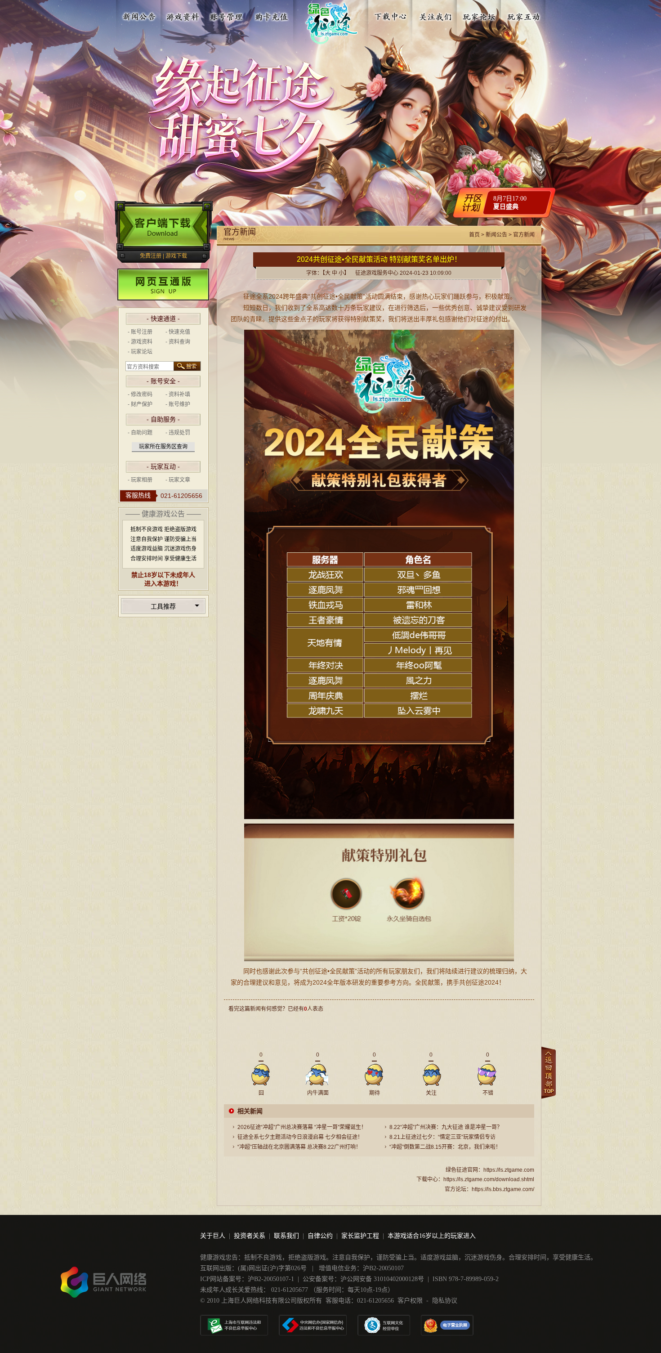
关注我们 (435, 15)
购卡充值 (271, 15)
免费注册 (150, 256)
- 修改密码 (140, 394)
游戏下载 (176, 256)
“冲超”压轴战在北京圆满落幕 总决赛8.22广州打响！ (299, 1147)
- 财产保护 (140, 404)
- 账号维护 (177, 404)
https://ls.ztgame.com (508, 1170)
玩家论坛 (479, 15)
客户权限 (410, 1300)
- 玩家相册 (140, 480)
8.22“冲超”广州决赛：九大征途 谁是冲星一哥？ (445, 1127)
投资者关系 (249, 1235)
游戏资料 (183, 15)
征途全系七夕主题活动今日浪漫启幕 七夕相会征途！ (300, 1137)
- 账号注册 (140, 332)
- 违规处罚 (177, 433)
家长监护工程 (360, 1235)
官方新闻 (524, 235)
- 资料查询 (177, 342)
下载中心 (391, 15)
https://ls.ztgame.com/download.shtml (488, 1179)
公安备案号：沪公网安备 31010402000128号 (363, 1279)
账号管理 (227, 15)
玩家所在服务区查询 (163, 447)
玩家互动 (523, 15)
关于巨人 (212, 1235)
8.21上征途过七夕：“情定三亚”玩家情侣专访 (442, 1137)
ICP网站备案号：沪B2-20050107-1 (247, 1279)
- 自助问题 (140, 433)
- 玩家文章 (177, 480)
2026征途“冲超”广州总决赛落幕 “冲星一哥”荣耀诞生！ (301, 1127)
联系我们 (286, 1235)
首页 (474, 235)
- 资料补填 (177, 394)
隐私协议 (444, 1300)
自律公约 (320, 1235)
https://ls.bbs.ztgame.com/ (503, 1189)
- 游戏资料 (140, 342)
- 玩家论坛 (140, 352)
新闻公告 (139, 15)
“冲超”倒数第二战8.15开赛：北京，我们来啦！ (445, 1147)
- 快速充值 (177, 332)
